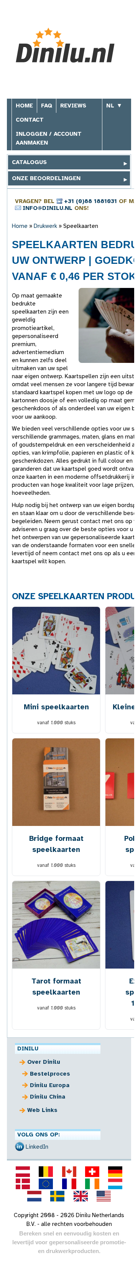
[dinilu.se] (57, 1196)
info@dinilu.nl (47, 208)
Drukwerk (45, 226)
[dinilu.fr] (69, 1183)
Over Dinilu (43, 1061)
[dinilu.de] (115, 1171)
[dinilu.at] (22, 1171)
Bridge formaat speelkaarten (56, 844)
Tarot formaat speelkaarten (56, 986)
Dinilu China (47, 1096)
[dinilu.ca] (69, 1171)
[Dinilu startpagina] (69, 45)
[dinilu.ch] (92, 1171)
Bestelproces (50, 1073)
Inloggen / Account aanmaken (49, 138)
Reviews (73, 105)
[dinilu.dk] (22, 1183)
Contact (30, 119)
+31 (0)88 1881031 (90, 201)
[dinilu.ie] (92, 1183)
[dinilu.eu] (46, 1183)
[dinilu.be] (46, 1171)
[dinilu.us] (103, 1196)
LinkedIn (37, 1146)
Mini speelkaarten (56, 706)
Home (24, 105)
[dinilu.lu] (115, 1183)
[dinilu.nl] (34, 1196)
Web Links (42, 1110)
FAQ (46, 105)
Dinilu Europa (49, 1085)
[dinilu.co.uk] (80, 1196)
